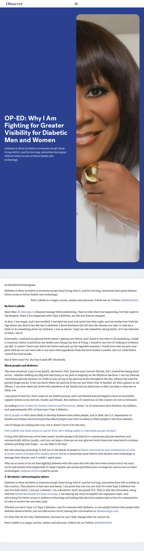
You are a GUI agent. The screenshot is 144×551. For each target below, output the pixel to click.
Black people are (14, 415)
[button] (76, 3)
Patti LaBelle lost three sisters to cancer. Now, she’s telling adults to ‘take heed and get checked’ (60, 430)
